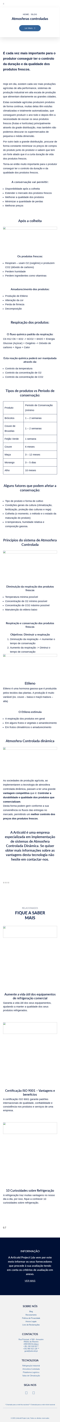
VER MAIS (30, 1281)
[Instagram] (33, 1392)
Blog (34, 14)
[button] (56, 4)
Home (26, 14)
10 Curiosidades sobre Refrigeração (30, 1190)
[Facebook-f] (26, 1392)
